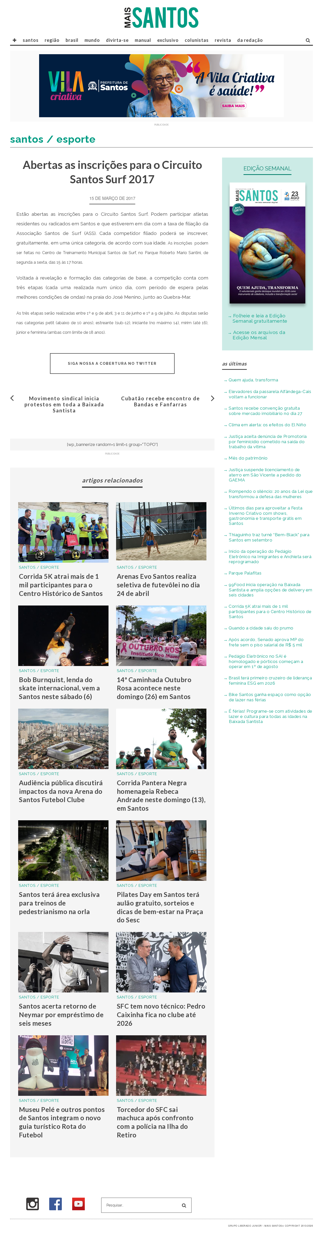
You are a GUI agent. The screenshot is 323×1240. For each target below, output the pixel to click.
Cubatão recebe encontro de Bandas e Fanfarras (160, 401)
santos (31, 40)
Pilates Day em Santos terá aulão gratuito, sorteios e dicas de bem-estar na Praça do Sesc (160, 907)
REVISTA (223, 40)
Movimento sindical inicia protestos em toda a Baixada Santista (64, 404)
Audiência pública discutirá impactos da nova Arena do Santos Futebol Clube (61, 791)
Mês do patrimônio (248, 458)
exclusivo (168, 40)
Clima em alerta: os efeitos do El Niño (267, 424)
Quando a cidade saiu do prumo (261, 627)
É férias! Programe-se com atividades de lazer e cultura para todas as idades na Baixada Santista (270, 716)
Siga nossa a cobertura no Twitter (112, 363)
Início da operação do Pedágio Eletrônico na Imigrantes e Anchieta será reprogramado (270, 556)
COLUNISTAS (197, 40)
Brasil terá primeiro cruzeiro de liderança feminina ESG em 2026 (270, 680)
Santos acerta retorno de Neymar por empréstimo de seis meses (61, 1014)
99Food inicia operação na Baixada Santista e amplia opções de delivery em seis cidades (270, 589)
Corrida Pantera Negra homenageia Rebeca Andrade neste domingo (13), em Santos (161, 795)
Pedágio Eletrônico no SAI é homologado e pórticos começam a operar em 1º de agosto (266, 661)
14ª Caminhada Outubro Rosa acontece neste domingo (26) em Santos (154, 688)
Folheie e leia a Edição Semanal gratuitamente (260, 318)
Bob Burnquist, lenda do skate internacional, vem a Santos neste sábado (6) (59, 688)
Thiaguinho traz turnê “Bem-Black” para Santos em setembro (269, 537)
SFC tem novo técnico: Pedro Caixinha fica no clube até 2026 (161, 1014)
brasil (72, 40)
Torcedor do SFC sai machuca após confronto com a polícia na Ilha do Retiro (155, 1122)
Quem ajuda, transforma (253, 379)
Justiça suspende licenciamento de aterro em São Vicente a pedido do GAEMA (265, 474)
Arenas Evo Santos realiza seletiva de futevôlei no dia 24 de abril (158, 584)
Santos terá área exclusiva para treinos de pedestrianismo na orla (59, 903)
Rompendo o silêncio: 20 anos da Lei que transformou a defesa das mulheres (271, 494)
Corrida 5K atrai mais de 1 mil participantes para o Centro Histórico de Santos (61, 584)
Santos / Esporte (39, 567)
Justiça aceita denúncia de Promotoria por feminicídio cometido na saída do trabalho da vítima (268, 441)
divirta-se (117, 40)
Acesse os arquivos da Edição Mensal (259, 334)
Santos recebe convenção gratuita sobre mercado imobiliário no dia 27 (265, 411)
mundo (92, 40)
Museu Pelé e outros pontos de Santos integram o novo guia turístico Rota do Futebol (62, 1122)
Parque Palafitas (245, 573)
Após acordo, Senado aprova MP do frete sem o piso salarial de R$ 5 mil (266, 642)
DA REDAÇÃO (250, 40)
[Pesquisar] (308, 40)
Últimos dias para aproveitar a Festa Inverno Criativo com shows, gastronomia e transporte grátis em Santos (265, 515)
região (52, 40)
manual (143, 40)
